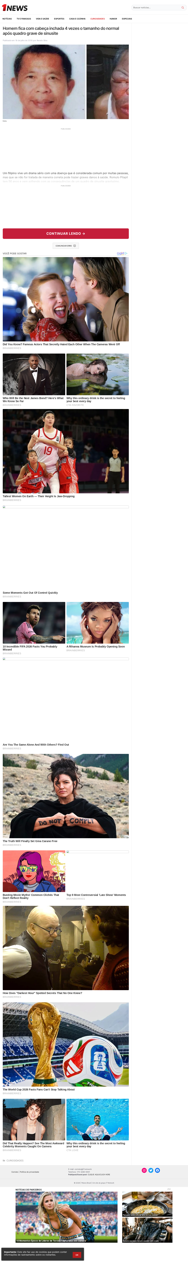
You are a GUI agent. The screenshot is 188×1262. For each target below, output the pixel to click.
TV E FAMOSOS (24, 19)
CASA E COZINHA (77, 19)
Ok (77, 1255)
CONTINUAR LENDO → (65, 234)
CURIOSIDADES (97, 19)
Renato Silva (42, 40)
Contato (14, 1172)
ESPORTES (59, 19)
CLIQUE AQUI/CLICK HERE (99, 1174)
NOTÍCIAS (7, 19)
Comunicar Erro (64, 246)
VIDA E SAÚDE (42, 19)
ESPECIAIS (127, 19)
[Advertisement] (66, 149)
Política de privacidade (29, 1172)
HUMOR (113, 19)
